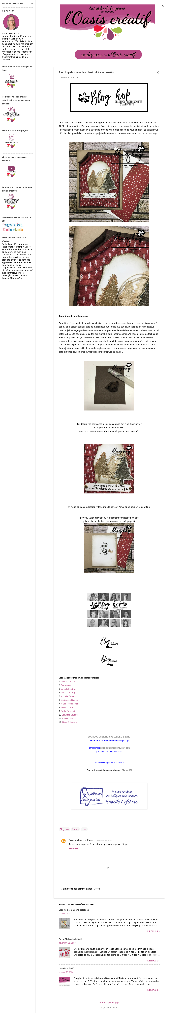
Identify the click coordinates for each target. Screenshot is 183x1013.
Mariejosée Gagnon (69, 700)
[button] (158, 73)
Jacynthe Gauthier (70, 715)
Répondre (73, 849)
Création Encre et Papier (81, 840)
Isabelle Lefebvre (69, 689)
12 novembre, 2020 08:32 (103, 840)
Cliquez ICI (127, 770)
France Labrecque (69, 693)
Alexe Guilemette (69, 722)
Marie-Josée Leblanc (70, 704)
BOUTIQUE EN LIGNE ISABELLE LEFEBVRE (109, 737)
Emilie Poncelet (68, 711)
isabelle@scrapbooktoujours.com (115, 748)
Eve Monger (66, 685)
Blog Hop (64, 829)
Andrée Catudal (68, 682)
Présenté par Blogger (109, 1002)
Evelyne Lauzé (67, 707)
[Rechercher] (163, 7)
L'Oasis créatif (66, 968)
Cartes (75, 829)
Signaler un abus (109, 1007)
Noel (84, 829)
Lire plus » (153, 931)
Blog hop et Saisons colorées (74, 910)
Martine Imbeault (69, 719)
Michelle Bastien (68, 696)
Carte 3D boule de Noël (70, 939)
